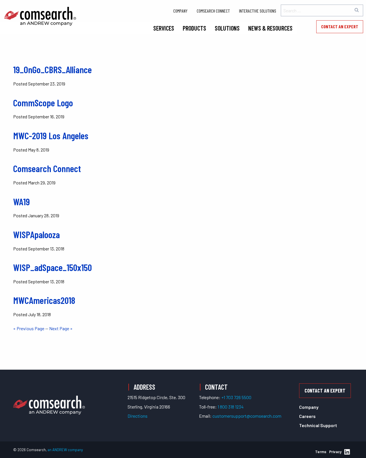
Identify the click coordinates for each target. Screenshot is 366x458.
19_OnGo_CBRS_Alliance (52, 69)
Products (194, 28)
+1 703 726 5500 (236, 397)
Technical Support (318, 425)
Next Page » (61, 328)
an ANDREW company (65, 449)
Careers (307, 416)
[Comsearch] (49, 398)
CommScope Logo (43, 102)
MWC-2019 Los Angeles (50, 135)
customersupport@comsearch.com (246, 416)
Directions (138, 416)
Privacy (335, 451)
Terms (320, 451)
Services (163, 28)
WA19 (21, 201)
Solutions (227, 28)
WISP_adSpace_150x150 (52, 267)
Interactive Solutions (257, 10)
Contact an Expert (339, 26)
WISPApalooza (36, 234)
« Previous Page (28, 328)
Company (180, 10)
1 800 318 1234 (231, 406)
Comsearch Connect (213, 10)
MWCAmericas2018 (44, 300)
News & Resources (270, 28)
